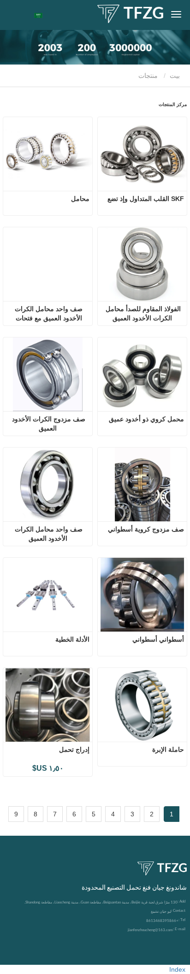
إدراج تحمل (74, 749)
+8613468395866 (162, 920)
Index (177, 969)
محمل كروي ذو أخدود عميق (146, 419)
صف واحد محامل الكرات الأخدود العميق (48, 533)
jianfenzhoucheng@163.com (150, 929)
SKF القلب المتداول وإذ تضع (145, 198)
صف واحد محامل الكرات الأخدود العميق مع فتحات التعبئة (48, 314)
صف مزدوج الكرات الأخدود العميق (47, 423)
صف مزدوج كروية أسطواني (146, 529)
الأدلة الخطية (72, 639)
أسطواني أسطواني (158, 639)
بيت (176, 75)
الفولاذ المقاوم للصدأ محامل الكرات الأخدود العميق (142, 313)
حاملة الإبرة (168, 749)
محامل (80, 198)
